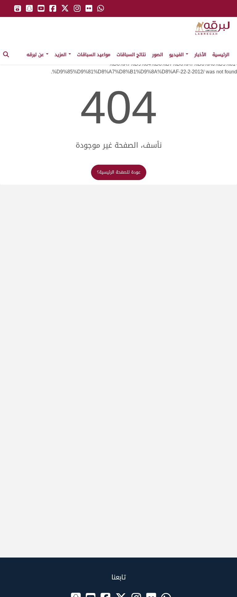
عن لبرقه (36, 54)
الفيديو (177, 54)
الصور (157, 54)
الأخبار (200, 54)
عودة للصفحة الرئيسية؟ (118, 172)
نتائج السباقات (131, 54)
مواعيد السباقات (93, 54)
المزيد (61, 54)
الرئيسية (220, 54)
